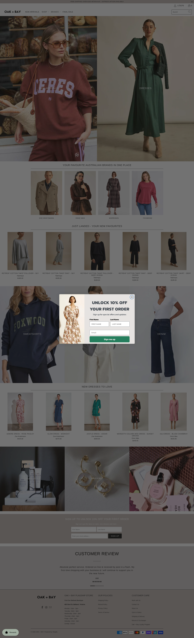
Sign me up (109, 339)
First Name (94, 319)
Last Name (114, 319)
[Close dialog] (132, 297)
